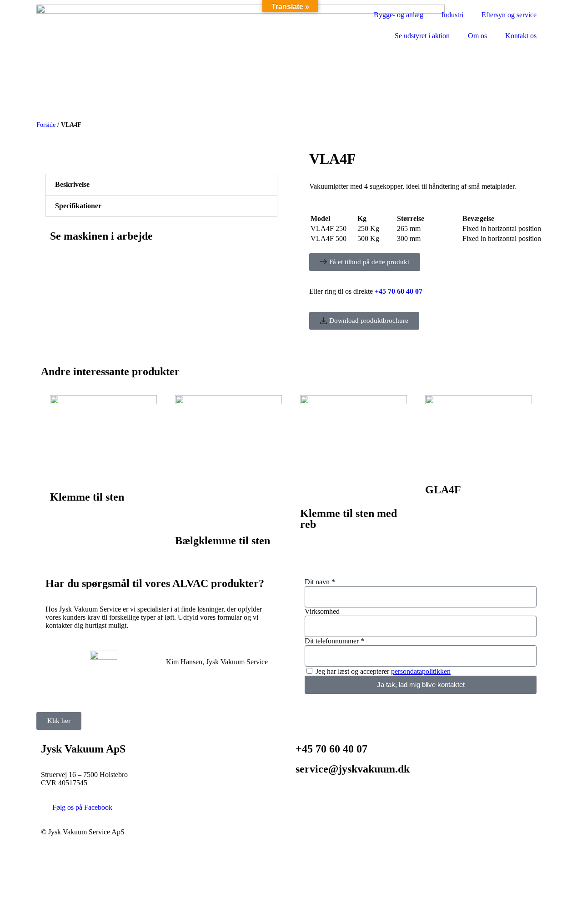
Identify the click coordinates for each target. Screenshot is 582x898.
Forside (45, 124)
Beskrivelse (72, 184)
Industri (452, 15)
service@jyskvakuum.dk (353, 769)
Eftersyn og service (509, 15)
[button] (161, 184)
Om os (477, 36)
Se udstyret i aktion (422, 36)
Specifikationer (78, 206)
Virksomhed (322, 611)
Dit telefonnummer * (334, 641)
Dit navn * (320, 582)
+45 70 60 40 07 (331, 749)
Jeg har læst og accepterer (383, 671)
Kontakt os (521, 36)
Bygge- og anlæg (398, 15)
